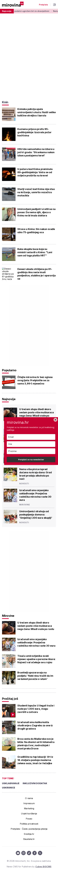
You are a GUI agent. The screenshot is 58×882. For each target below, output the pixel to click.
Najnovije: (7, 11)
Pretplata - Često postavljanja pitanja (29, 829)
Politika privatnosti (29, 823)
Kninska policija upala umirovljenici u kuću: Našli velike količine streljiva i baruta (36, 112)
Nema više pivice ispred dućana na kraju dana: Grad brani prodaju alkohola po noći (35, 474)
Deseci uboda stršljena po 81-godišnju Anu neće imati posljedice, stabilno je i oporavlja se (36, 274)
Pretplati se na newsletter (31, 459)
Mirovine (24, 504)
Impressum (29, 803)
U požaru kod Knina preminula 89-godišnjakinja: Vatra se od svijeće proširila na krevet (35, 172)
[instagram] (23, 853)
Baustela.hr (29, 839)
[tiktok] (29, 853)
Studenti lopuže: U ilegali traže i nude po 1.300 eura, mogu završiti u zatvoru (35, 708)
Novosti (24, 483)
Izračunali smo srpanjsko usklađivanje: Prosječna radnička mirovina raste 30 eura (35, 495)
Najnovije (9, 399)
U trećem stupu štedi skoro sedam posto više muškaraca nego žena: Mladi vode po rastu (36, 414)
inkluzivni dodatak (35, 783)
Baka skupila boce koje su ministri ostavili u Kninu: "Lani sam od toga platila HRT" (34, 252)
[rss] (40, 853)
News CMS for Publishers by (29, 866)
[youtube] (18, 853)
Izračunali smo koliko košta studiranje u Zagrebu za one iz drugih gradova (35, 725)
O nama (29, 798)
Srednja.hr (29, 834)
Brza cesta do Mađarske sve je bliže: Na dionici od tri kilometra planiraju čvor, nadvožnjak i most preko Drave (35, 743)
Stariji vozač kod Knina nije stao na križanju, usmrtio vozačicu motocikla (36, 192)
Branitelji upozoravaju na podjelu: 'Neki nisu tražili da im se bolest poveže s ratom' (35, 675)
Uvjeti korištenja (29, 813)
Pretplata (43, 5)
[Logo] (13, 4)
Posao (29, 818)
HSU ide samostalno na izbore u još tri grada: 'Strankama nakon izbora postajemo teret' (35, 152)
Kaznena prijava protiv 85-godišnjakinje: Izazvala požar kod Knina (34, 132)
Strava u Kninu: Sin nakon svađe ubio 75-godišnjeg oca (36, 231)
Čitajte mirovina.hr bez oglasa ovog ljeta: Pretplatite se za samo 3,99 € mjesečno (35, 380)
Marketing (29, 808)
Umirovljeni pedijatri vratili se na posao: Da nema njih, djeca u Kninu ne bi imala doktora (36, 212)
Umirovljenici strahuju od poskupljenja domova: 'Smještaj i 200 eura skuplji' (35, 514)
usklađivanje (10, 783)
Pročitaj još (10, 698)
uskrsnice (8, 787)
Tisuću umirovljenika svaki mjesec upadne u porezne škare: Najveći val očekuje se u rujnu (36, 659)
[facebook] (34, 853)
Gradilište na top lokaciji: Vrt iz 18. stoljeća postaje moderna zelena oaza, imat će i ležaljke (35, 760)
